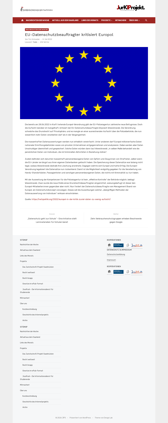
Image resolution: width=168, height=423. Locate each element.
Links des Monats (89, 20)
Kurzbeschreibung (30, 309)
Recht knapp (28, 278)
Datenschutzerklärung (116, 254)
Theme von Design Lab (104, 418)
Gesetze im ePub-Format (33, 284)
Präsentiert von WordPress (80, 418)
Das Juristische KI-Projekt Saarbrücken (38, 267)
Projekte (106, 20)
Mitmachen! (120, 20)
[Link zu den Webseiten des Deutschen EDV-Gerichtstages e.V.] (127, 247)
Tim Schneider (34, 39)
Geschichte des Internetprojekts (35, 315)
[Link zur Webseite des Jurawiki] (136, 247)
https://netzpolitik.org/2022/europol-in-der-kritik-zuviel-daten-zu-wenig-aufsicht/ (71, 199)
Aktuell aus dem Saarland (65, 20)
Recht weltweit (29, 272)
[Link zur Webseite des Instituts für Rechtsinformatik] (118, 247)
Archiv (25, 320)
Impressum (111, 260)
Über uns (133, 20)
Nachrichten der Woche (37, 20)
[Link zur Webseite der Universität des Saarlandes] (109, 247)
